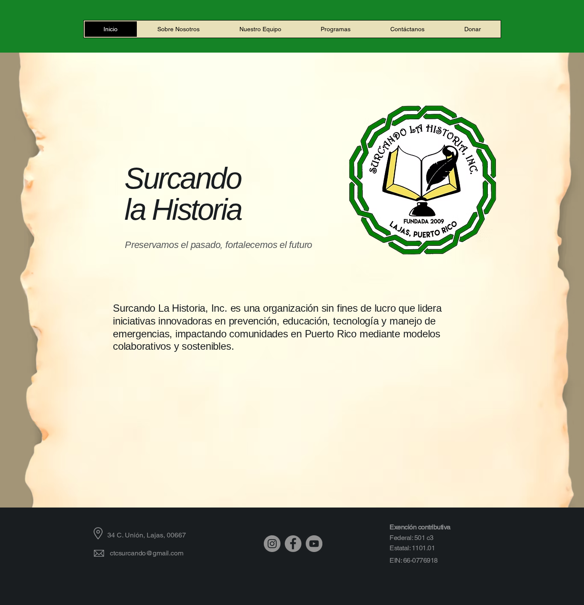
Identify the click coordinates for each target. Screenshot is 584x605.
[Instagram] (272, 543)
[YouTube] (314, 543)
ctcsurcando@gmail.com (146, 553)
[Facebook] (293, 543)
